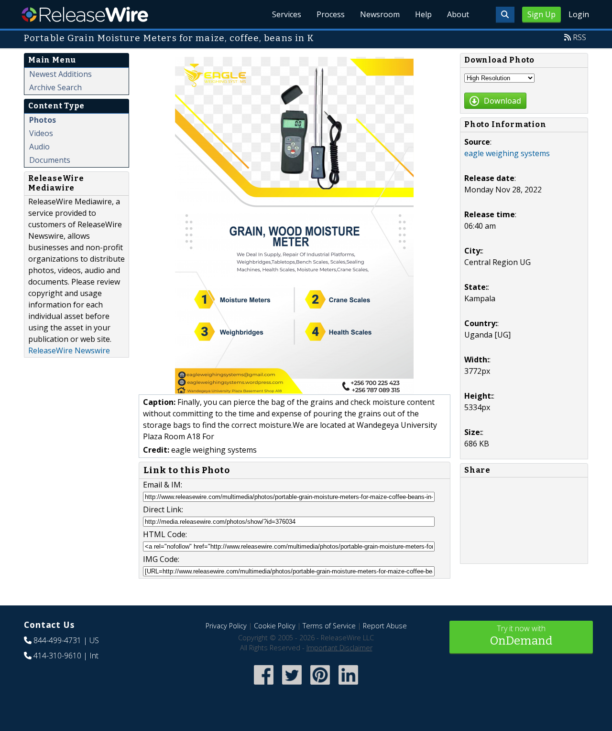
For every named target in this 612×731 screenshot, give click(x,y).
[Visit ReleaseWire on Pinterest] (320, 685)
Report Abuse (385, 625)
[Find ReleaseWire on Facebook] (264, 685)
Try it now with (521, 635)
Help (423, 14)
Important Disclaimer (339, 647)
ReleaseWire (85, 14)
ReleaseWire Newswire (69, 350)
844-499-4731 (57, 640)
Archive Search (55, 87)
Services (286, 14)
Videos (41, 133)
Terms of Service (329, 625)
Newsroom (380, 14)
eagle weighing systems (507, 153)
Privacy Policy (226, 625)
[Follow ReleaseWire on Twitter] (292, 685)
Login (578, 14)
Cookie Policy (274, 625)
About (458, 14)
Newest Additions (60, 74)
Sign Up (541, 14)
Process (331, 14)
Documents (49, 160)
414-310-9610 (57, 655)
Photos (42, 120)
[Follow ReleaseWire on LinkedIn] (348, 685)
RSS (579, 37)
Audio (39, 146)
